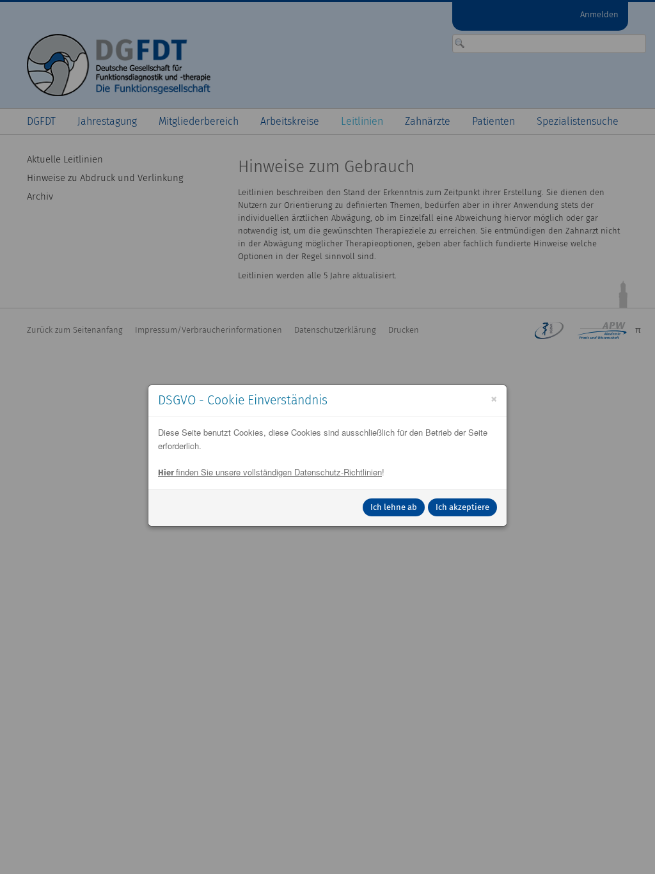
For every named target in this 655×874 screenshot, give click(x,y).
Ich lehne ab (393, 507)
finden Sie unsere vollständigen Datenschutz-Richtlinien (270, 472)
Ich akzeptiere (462, 507)
